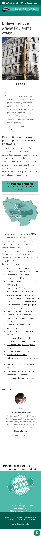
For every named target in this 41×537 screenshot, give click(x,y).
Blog (15, 519)
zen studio (25, 524)
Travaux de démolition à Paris (19, 351)
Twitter (20, 519)
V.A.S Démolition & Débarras (21, 3)
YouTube (27, 519)
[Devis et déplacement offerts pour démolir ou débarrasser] (20, 11)
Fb (25, 521)
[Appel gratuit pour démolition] (37, 535)
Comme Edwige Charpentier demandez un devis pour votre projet (20, 186)
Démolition (35, 519)
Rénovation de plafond (17, 354)
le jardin (19, 161)
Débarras (19, 521)
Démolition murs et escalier (19, 314)
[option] (20, 415)
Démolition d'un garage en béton (21, 311)
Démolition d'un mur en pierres (20, 294)
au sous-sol (14, 158)
